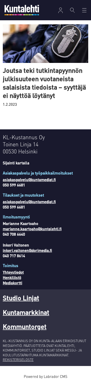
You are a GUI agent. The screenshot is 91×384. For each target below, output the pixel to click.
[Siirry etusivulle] (21, 10)
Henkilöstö (12, 277)
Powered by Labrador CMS (45, 376)
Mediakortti (12, 282)
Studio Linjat (21, 297)
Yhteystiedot (13, 272)
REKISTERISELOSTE (18, 359)
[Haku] (72, 10)
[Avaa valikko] (60, 10)
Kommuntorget (25, 326)
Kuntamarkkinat (26, 312)
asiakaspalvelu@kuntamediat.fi (29, 179)
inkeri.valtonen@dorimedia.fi (27, 250)
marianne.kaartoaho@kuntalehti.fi (32, 228)
